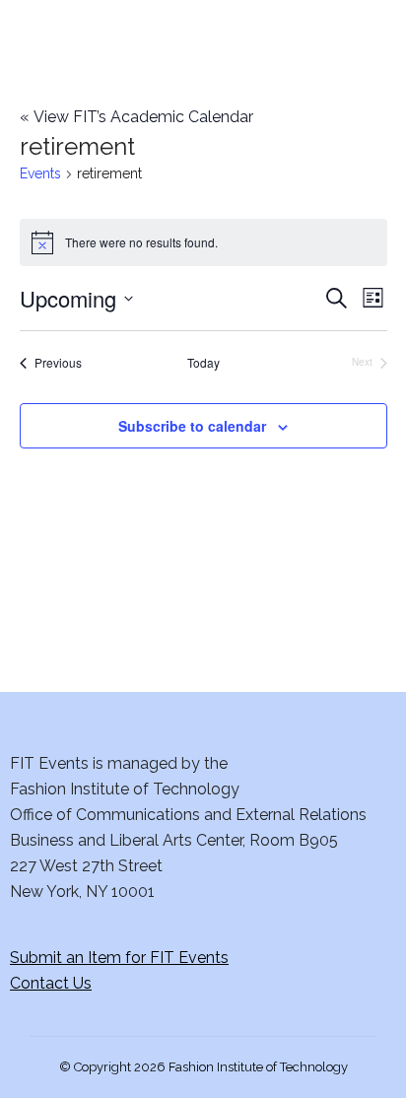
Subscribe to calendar (192, 426)
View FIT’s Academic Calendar (136, 116)
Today (203, 363)
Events (40, 173)
